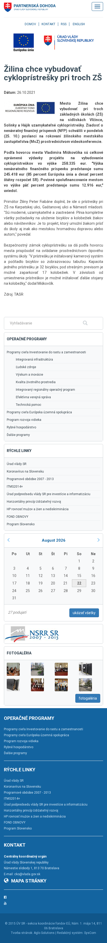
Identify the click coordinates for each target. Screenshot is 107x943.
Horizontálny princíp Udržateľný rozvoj (34, 501)
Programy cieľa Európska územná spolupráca (39, 412)
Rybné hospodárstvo (21, 427)
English (79, 24)
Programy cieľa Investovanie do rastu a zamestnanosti (46, 352)
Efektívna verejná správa (33, 397)
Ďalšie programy (18, 435)
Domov (30, 24)
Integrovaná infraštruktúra (34, 359)
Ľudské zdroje (26, 367)
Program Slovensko (21, 524)
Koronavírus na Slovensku (25, 471)
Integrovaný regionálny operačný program (45, 389)
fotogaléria (88, 698)
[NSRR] (32, 634)
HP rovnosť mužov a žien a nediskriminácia (38, 509)
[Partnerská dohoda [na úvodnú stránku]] (30, 7)
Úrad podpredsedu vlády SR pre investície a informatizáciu (48, 494)
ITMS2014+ (15, 486)
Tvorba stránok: (22, 933)
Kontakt (48, 24)
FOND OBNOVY (17, 517)
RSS (63, 24)
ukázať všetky (84, 613)
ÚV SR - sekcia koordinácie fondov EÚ (43, 923)
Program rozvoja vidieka (24, 420)
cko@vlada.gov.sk (27, 874)
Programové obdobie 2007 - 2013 (30, 479)
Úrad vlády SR (16, 464)
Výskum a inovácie (29, 374)
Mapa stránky (28, 881)
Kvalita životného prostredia (36, 382)
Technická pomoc (28, 405)
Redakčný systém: (70, 933)
